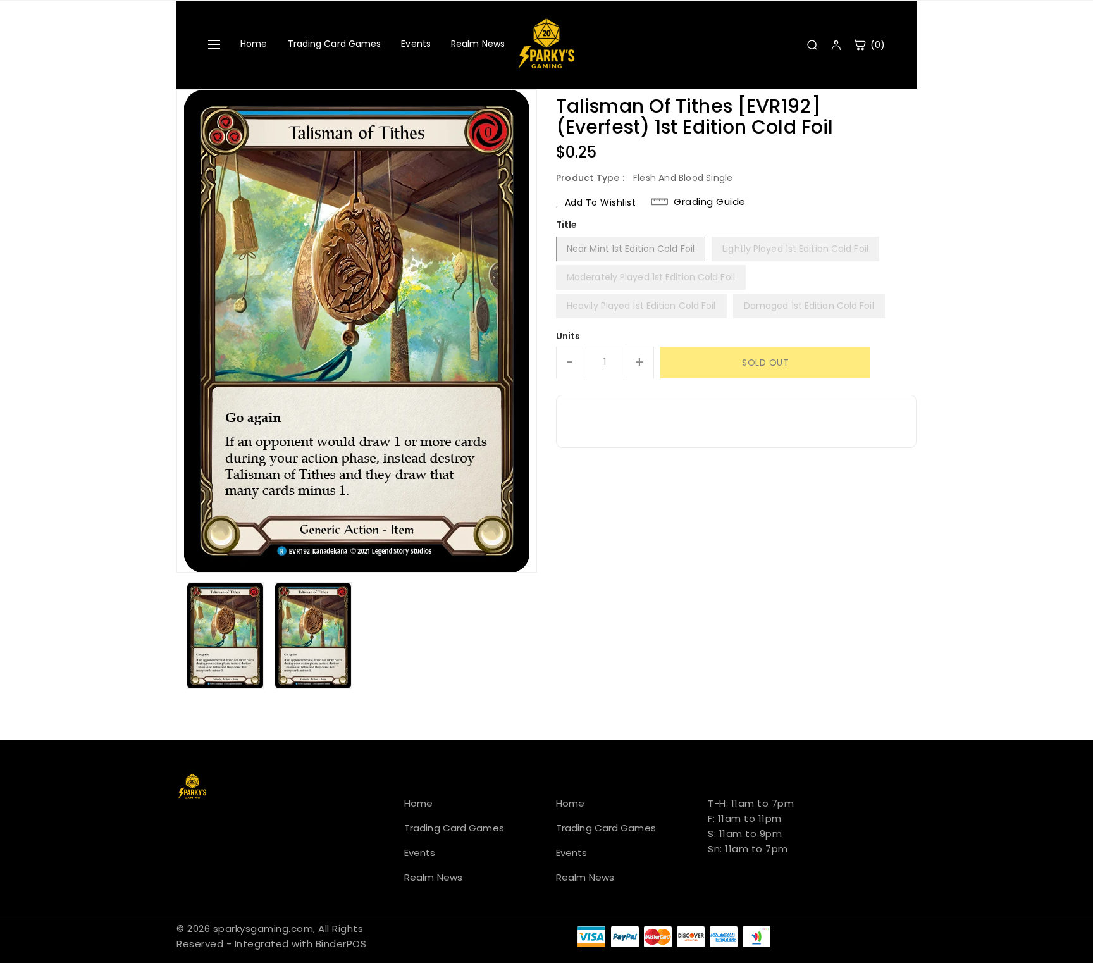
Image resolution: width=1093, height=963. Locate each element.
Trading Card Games (334, 43)
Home (253, 43)
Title (566, 224)
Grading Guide (710, 202)
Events (416, 43)
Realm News (478, 43)
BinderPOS (341, 943)
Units (568, 336)
